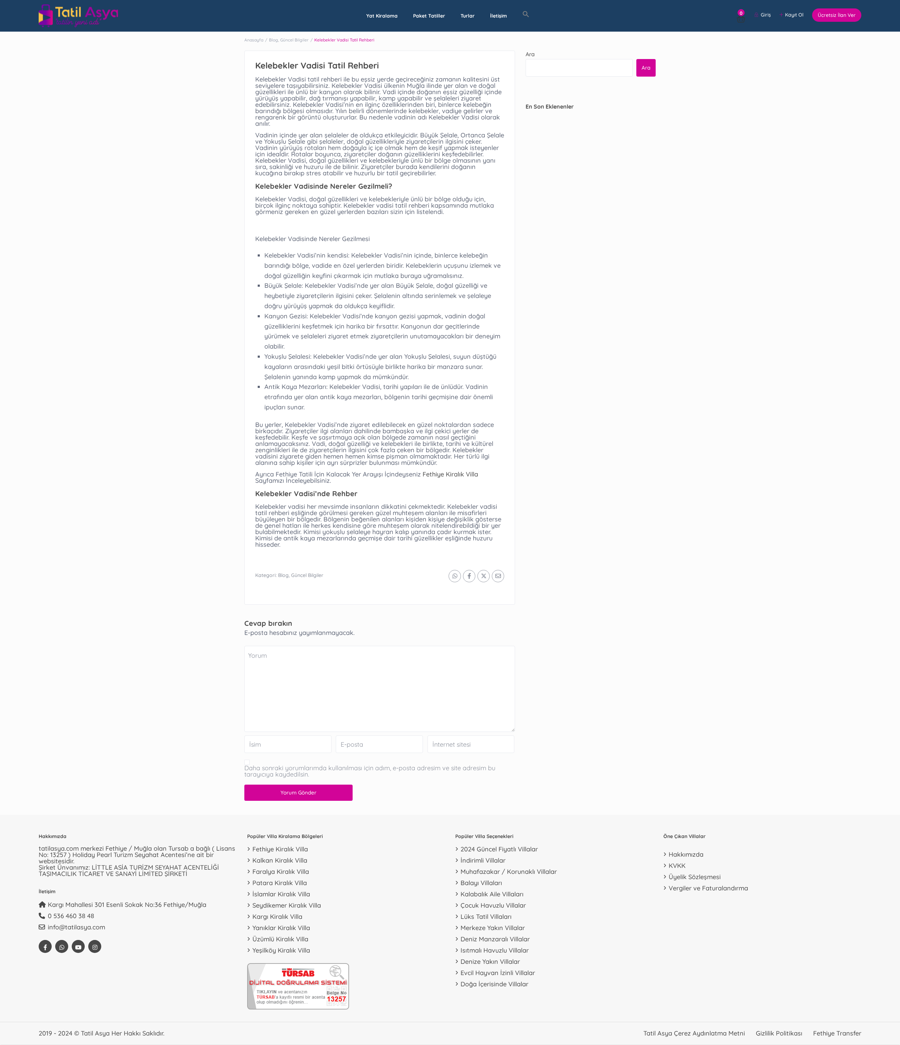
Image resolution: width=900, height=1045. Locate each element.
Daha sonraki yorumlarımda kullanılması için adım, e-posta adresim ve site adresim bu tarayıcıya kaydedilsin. (369, 771)
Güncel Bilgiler (294, 40)
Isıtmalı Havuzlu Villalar (495, 950)
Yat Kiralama (382, 16)
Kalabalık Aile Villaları (492, 894)
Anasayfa (253, 40)
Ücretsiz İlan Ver (837, 15)
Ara (530, 54)
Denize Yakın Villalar (490, 962)
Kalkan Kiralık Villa (279, 860)
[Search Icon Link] (525, 14)
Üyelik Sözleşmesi (695, 877)
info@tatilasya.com (76, 927)
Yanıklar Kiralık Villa (281, 928)
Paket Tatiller (429, 16)
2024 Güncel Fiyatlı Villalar (499, 849)
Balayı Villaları (481, 883)
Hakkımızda (686, 854)
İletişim (498, 16)
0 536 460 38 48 (71, 916)
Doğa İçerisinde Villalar (494, 984)
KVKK (677, 866)
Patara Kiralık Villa (279, 883)
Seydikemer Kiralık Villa (286, 905)
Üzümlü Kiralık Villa (280, 939)
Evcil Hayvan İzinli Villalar (498, 973)
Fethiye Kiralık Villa (450, 474)
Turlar (468, 16)
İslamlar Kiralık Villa (281, 894)
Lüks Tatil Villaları (486, 917)
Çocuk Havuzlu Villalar (493, 905)
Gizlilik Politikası (779, 1033)
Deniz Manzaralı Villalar (495, 939)
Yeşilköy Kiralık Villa (281, 950)
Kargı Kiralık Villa (277, 917)
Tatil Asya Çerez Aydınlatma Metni (694, 1033)
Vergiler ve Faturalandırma (708, 888)
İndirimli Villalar (483, 860)
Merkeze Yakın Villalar (493, 928)
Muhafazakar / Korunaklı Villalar (509, 872)
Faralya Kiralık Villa (280, 872)
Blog (273, 40)
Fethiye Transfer (837, 1033)
